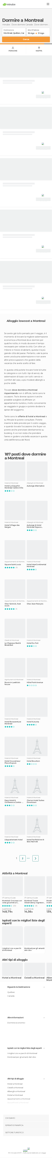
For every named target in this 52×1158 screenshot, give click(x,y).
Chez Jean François (35, 604)
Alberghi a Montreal (16, 1091)
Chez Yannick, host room (13, 605)
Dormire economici (16, 1023)
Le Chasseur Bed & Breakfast (13, 644)
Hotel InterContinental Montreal (36, 565)
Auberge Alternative (35, 486)
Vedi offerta (43, 97)
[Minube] (9, 4)
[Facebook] (22, 1142)
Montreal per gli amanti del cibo (34, 949)
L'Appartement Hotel (14, 840)
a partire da (6, 909)
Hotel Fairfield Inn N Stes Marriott (35, 841)
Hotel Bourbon (33, 761)
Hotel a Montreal (11, 978)
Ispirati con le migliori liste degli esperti (24, 1048)
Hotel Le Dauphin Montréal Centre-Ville (14, 487)
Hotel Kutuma (33, 722)
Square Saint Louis (13, 565)
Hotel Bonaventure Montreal (13, 723)
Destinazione (9, 29)
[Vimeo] (29, 1142)
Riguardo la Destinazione (18, 987)
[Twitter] (25, 1142)
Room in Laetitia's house (12, 683)
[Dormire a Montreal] (35, 858)
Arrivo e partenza (33, 29)
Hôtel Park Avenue (35, 682)
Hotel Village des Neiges (12, 526)
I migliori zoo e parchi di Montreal (11, 949)
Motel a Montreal (15, 1095)
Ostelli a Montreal (34, 978)
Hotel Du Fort (32, 643)
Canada (10, 996)
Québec (11, 992)
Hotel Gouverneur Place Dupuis (12, 762)
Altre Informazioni (15, 1017)
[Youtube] (32, 1142)
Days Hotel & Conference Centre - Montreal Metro (13, 801)
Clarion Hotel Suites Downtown (35, 801)
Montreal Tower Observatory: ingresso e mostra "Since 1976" (34, 902)
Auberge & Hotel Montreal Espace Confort (34, 526)
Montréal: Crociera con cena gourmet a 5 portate (12, 902)
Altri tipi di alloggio (15, 1078)
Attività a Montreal (14, 873)
